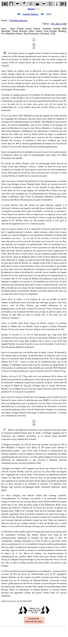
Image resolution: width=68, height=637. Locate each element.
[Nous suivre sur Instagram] (40, 631)
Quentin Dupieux (30, 14)
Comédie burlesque (18, 20)
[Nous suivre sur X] (34, 631)
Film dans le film (59, 24)
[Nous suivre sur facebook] (28, 631)
